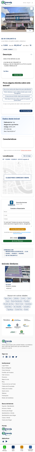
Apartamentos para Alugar (9, 415)
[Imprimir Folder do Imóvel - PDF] (31, 54)
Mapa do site (5, 379)
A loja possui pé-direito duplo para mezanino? (17, 96)
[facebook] (3, 357)
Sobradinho (27, 306)
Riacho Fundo (19, 304)
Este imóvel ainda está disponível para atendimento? (17, 89)
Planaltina (26, 301)
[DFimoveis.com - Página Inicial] (6, 3)
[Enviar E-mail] (21, 447)
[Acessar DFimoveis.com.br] (7, 429)
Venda (24, 2)
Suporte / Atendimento (8, 406)
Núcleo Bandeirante (16, 301)
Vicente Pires (18, 309)
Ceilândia (16, 298)
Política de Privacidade (17, 233)
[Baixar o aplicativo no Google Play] (6, 441)
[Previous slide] (3, 19)
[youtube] (13, 357)
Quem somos (5, 391)
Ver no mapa (27, 156)
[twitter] (16, 357)
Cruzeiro (23, 298)
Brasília (26, 309)
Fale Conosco (5, 374)
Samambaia (28, 304)
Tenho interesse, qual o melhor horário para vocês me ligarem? (17, 92)
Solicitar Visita (18, 75)
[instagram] (9, 357)
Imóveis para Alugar (7, 410)
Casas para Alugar (7, 420)
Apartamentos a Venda (8, 413)
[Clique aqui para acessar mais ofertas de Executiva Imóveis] (11, 203)
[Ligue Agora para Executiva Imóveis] (13, 447)
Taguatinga (10, 309)
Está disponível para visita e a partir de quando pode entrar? (17, 99)
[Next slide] (31, 19)
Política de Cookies (7, 388)
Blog (3, 381)
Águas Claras (8, 298)
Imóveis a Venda (6, 408)
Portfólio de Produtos (8, 372)
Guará (7, 301)
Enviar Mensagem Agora (17, 229)
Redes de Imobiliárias (7, 398)
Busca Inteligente (6, 368)
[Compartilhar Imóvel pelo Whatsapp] (30, 447)
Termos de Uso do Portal (8, 384)
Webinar (4, 393)
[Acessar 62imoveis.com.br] (7, 433)
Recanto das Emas (9, 304)
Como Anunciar (6, 370)
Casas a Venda (6, 417)
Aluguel (28, 2)
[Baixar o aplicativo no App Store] (3, 441)
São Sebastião (17, 306)
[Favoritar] (33, 35)
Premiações (5, 395)
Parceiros (4, 377)
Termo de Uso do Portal (25, 232)
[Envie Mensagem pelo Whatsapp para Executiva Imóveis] (4, 447)
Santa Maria (8, 306)
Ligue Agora (22, 238)
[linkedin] (6, 357)
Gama (29, 298)
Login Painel (5, 365)
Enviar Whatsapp (18, 241)
